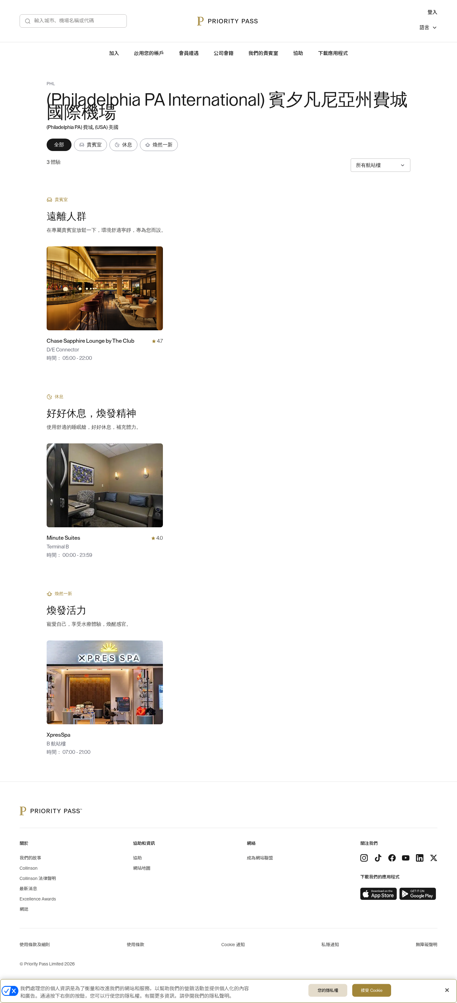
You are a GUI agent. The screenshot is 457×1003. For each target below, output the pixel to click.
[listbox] (428, 28)
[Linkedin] (419, 858)
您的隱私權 (328, 990)
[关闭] (447, 990)
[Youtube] (405, 858)
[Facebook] (392, 858)
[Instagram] (364, 858)
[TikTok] (378, 858)
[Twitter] (433, 858)
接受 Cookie (371, 990)
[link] (378, 894)
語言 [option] (424, 27)
